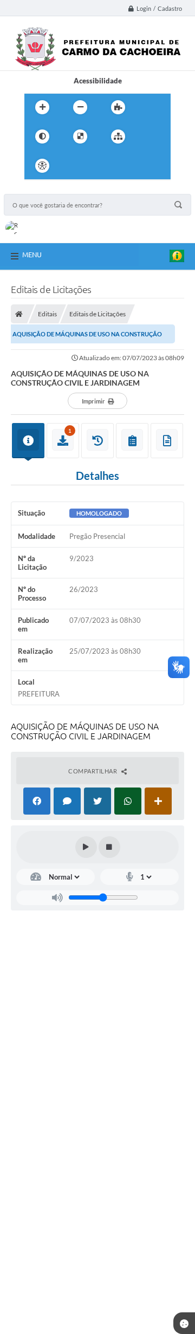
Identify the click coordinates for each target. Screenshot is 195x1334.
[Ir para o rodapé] (144, 165)
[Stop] (109, 847)
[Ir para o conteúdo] (73, 165)
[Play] (86, 847)
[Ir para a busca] (121, 165)
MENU (32, 254)
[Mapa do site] (118, 136)
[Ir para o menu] (97, 165)
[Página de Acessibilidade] (42, 165)
